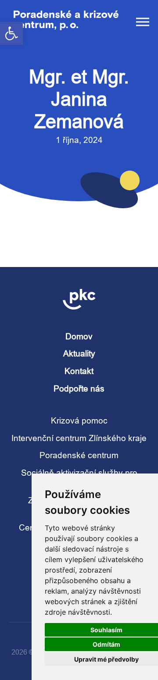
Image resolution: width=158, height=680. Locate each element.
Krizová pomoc (79, 420)
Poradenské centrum (79, 455)
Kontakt (79, 371)
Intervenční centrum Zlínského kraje (79, 438)
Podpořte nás (79, 388)
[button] (11, 33)
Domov (79, 336)
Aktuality (79, 353)
